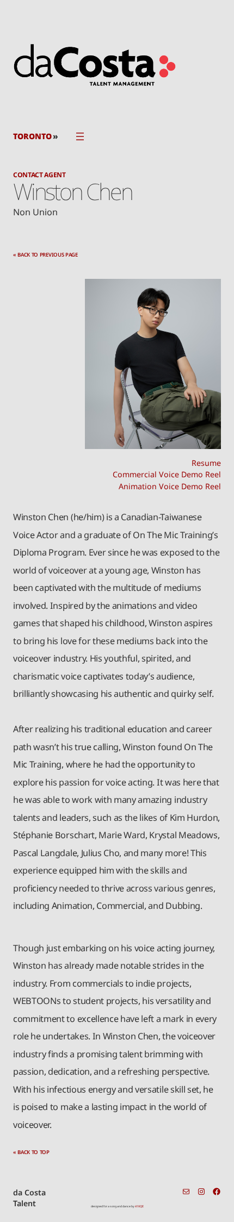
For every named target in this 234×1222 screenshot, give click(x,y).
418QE (139, 1206)
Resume (206, 463)
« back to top (31, 1152)
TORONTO (32, 136)
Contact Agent (39, 174)
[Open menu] (80, 136)
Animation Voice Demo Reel (170, 486)
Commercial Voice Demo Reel (167, 474)
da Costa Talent (29, 1197)
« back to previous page (45, 254)
